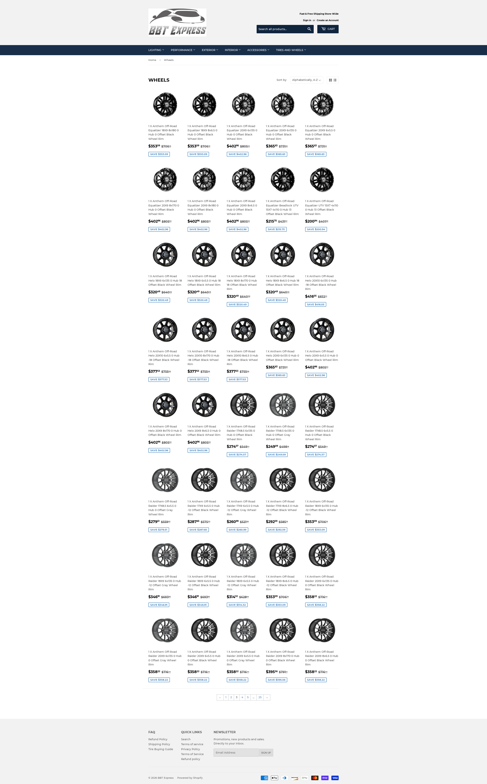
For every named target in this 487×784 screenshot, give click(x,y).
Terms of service (192, 744)
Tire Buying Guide (160, 749)
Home (152, 59)
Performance (182, 50)
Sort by (281, 80)
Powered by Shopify (190, 777)
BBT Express (166, 777)
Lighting (155, 50)
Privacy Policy (190, 749)
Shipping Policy (159, 744)
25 (260, 697)
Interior (232, 50)
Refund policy (190, 759)
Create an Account (328, 20)
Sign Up (266, 752)
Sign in (307, 20)
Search (186, 739)
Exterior (209, 50)
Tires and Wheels (290, 50)
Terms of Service (192, 754)
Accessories (257, 50)
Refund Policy (157, 739)
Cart (331, 29)
